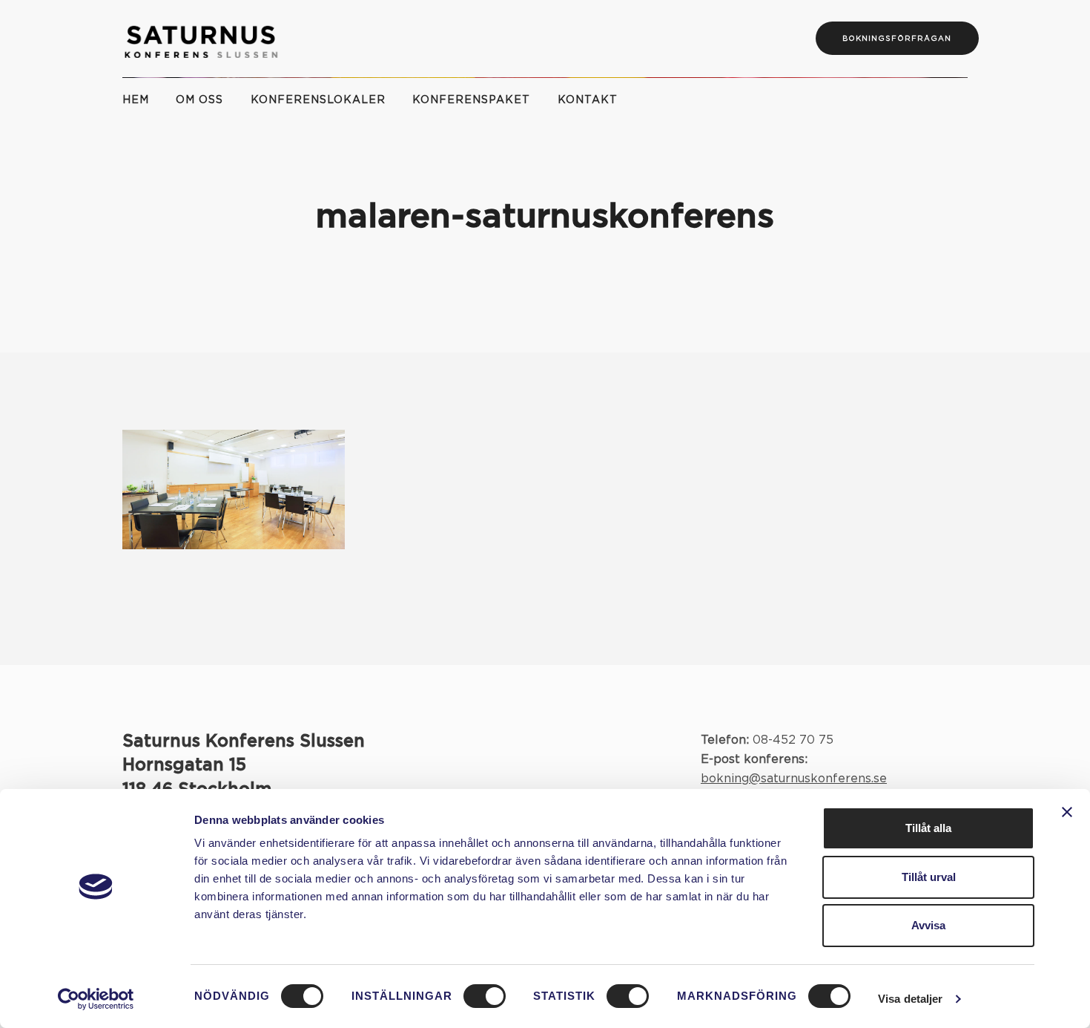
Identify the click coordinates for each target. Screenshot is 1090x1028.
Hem (135, 100)
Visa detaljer (910, 998)
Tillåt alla (928, 828)
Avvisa (928, 925)
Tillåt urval (929, 877)
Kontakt (587, 100)
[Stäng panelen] (1067, 812)
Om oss (199, 100)
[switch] (484, 996)
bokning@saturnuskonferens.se (794, 779)
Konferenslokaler (318, 100)
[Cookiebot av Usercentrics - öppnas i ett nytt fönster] (96, 999)
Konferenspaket (471, 100)
